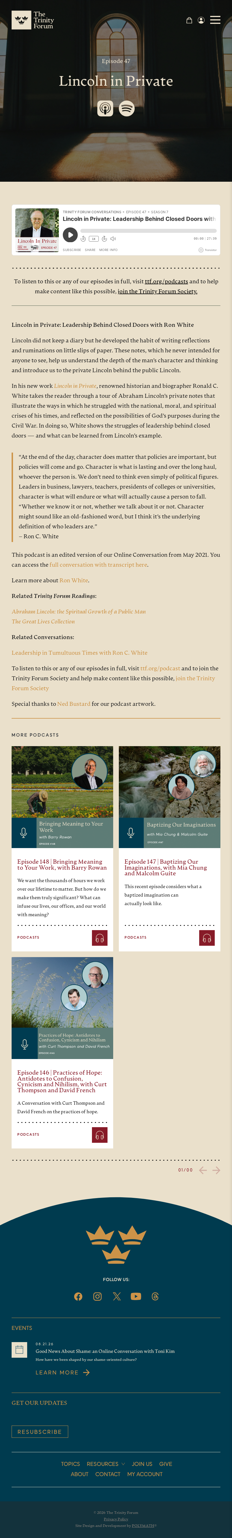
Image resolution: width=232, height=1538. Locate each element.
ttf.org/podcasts (166, 282)
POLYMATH (143, 1526)
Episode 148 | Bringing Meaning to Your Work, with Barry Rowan (62, 865)
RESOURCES (103, 1464)
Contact (108, 1475)
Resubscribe (40, 1432)
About (80, 1475)
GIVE (165, 1464)
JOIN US (142, 1464)
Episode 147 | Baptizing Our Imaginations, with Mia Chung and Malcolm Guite (165, 868)
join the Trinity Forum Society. (157, 292)
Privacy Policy (116, 1519)
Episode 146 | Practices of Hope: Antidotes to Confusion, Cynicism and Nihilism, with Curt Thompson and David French (62, 1082)
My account (145, 1475)
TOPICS (70, 1464)
